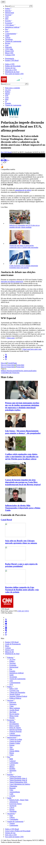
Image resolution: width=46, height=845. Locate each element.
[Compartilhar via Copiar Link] (8, 161)
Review (7, 43)
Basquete (12, 788)
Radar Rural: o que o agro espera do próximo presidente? (21, 565)
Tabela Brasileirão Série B (18, 780)
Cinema (12, 765)
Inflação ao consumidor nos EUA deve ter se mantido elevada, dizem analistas (24, 226)
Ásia (11, 747)
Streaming (12, 770)
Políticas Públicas (15, 698)
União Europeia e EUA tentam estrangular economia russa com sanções (23, 266)
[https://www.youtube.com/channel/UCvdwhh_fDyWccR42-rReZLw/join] (14, 338)
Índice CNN (13, 688)
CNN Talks (9, 49)
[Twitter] (6, 620)
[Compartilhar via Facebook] (2, 161)
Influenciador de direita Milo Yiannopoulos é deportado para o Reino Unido (22, 507)
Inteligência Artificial (12, 27)
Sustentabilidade (14, 735)
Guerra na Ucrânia (15, 739)
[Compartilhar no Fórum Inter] (2, 167)
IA (6, 101)
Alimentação (13, 802)
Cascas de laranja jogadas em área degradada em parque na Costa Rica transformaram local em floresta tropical (23, 482)
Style (7, 31)
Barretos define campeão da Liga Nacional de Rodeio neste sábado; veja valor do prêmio (22, 589)
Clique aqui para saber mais (32, 349)
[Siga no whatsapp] (6, 359)
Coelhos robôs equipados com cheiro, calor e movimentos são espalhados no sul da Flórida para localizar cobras (21, 456)
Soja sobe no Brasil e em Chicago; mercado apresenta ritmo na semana (21, 542)
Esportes (8, 21)
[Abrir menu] (3, 2)
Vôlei (11, 790)
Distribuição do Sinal (12, 72)
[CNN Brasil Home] (12, 82)
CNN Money (9, 25)
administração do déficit (23, 190)
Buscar (7, 6)
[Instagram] (6, 626)
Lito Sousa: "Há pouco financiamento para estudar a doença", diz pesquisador (23, 432)
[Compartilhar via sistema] (2, 165)
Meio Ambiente (14, 708)
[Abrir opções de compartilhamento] (4, 163)
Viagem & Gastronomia (13, 41)
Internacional (9, 13)
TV (10, 772)
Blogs (7, 646)
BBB (11, 759)
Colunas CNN (10, 55)
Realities (12, 768)
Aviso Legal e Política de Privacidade (17, 831)
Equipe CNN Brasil (12, 60)
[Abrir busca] (31, 6)
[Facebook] (6, 622)
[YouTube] (6, 624)
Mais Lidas (7, 377)
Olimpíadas (13, 786)
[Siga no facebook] (6, 357)
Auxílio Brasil (14, 710)
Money (7, 94)
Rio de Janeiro (14, 714)
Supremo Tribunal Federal (18, 696)
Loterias (12, 733)
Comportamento (10, 34)
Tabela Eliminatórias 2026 (18, 782)
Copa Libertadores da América (19, 784)
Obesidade (13, 811)
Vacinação (12, 806)
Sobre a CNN (9, 64)
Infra (6, 19)
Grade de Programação (13, 644)
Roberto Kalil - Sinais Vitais (18, 800)
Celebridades (13, 763)
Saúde (7, 35)
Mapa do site (9, 652)
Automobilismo (14, 792)
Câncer (11, 807)
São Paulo (12, 712)
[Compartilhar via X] (3, 161)
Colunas (8, 648)
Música (11, 767)
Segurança (12, 704)
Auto (7, 45)
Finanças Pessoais (15, 731)
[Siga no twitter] (6, 355)
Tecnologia (9, 39)
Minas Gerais (13, 716)
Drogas (11, 809)
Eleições (8, 11)
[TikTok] (6, 633)
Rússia (11, 753)
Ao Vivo (12, 659)
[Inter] (6, 618)
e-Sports (12, 796)
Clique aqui (10, 338)
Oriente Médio (14, 751)
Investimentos (14, 724)
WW (6, 95)
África (11, 749)
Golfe (11, 794)
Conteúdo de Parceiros (13, 515)
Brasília (12, 718)
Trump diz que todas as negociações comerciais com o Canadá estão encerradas (23, 246)
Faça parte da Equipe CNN (14, 74)
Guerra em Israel (15, 741)
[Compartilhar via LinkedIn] (5, 161)
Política (7, 8)
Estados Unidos (14, 743)
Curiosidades (13, 819)
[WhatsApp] (6, 635)
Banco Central (14, 726)
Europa (11, 745)
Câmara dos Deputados (17, 692)
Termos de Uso (10, 68)
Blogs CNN (9, 53)
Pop (6, 29)
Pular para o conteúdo (12, 88)
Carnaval (12, 761)
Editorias (10, 657)
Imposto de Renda (15, 729)
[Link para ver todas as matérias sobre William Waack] (10, 117)
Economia (8, 23)
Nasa (11, 815)
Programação (9, 58)
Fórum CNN (9, 51)
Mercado (12, 722)
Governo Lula (14, 690)
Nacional (8, 15)
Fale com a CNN (11, 70)
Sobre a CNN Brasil (12, 829)
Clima (11, 706)
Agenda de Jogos (15, 776)
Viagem (12, 823)
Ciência (7, 37)
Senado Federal (14, 694)
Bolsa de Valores (15, 727)
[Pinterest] (6, 630)
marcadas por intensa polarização (12, 281)
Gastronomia (13, 825)
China (11, 755)
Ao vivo (8, 90)
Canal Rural (6, 520)
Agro (7, 17)
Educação (8, 47)
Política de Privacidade (13, 66)
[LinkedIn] (6, 628)
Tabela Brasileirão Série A (18, 778)
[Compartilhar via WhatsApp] (7, 161)
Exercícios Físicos (15, 804)
